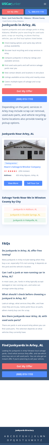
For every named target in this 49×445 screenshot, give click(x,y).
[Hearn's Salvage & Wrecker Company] (24, 150)
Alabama (27, 18)
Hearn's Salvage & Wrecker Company (22, 167)
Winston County (39, 18)
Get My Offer (24, 91)
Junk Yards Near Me (15, 18)
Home (4, 18)
